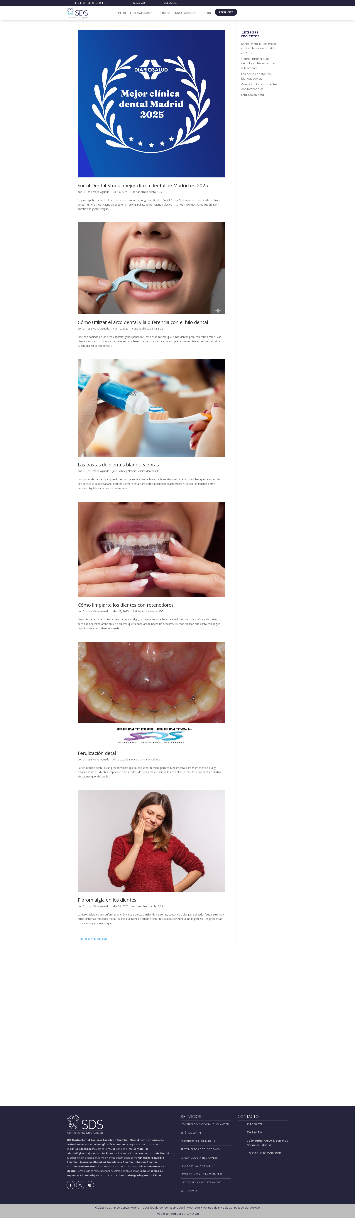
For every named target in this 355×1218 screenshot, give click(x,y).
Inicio (122, 13)
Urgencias (273, 13)
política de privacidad (222, 1069)
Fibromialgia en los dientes (107, 899)
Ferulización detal (97, 753)
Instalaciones (185, 13)
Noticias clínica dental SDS (146, 192)
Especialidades (141, 13)
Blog (207, 13)
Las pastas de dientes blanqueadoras (118, 464)
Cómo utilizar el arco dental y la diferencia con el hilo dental (143, 322)
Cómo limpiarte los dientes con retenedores (126, 605)
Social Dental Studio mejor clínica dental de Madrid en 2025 (143, 185)
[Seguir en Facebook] (71, 1185)
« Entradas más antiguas (92, 938)
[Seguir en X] (80, 1185)
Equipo (165, 13)
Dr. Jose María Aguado (95, 192)
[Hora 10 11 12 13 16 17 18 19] (262, 1021)
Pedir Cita (226, 12)
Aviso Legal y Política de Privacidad (209, 1207)
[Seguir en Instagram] (90, 1185)
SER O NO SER (190, 1214)
